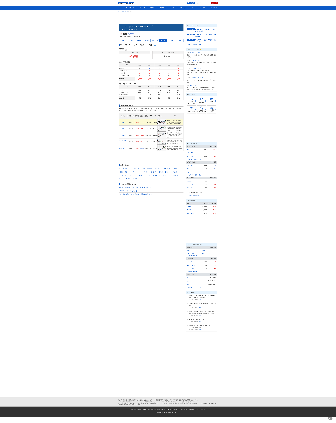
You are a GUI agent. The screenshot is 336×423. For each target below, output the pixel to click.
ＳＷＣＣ (189, 261)
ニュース (142, 8)
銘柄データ (125, 11)
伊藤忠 (189, 250)
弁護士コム (190, 165)
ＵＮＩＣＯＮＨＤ (192, 265)
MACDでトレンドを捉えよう (128, 191)
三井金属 (175, 175)
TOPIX (189, 210)
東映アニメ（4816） (196, 52)
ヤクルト (189, 281)
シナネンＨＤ (190, 172)
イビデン (175, 168)
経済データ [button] (214, 8)
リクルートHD (123, 175)
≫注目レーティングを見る (195, 287)
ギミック (189, 187)
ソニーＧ (135, 178)
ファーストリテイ (164, 175)
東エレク (128, 172)
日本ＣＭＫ (190, 153)
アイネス (189, 168)
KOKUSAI (147, 175)
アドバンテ (141, 168)
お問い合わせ (184, 409)
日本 (200, 299)
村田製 (121, 172)
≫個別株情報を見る (193, 271)
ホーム (119, 8)
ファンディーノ (191, 184)
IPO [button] (173, 8)
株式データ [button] (163, 8)
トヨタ (167, 172)
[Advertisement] (168, 18)
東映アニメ (122, 148)
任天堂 (161, 172)
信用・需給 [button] (183, 8)
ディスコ (136, 172)
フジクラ (133, 168)
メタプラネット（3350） (197, 60)
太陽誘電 (150, 168)
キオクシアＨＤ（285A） (197, 77)
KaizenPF (189, 181)
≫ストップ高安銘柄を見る (195, 195)
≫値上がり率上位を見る (194, 159)
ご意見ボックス (200, 3)
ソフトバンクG (165, 168)
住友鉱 (128, 178)
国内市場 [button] (152, 8)
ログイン (207, 3)
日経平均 (189, 206)
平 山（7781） (194, 85)
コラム (194, 8)
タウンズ (189, 277)
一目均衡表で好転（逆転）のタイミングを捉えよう (135, 187)
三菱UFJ (154, 172)
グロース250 (190, 213)
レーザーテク (145, 172)
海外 (200, 321)
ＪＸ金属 (174, 172)
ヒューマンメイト (206, 253)
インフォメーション (193, 409)
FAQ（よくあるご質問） (172, 409)
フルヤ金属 (190, 156)
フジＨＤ (121, 122)
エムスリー (190, 284)
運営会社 (203, 409)
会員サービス (214, 3)
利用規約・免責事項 (136, 409)
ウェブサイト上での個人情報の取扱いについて (154, 409)
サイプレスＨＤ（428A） (197, 68)
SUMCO (121, 178)
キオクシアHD (123, 168)
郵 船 (155, 175)
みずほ (132, 175)
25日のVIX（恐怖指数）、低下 (197, 319)
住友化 (203, 250)
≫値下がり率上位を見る (194, 175)
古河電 (157, 168)
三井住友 (139, 175)
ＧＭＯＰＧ (122, 128)
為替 (200, 307)
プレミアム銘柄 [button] (130, 8)
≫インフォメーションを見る (196, 44)
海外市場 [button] (202, 8)
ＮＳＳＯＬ (122, 135)
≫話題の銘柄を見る (193, 255)
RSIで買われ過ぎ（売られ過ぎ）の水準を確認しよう (135, 194)
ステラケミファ (191, 253)
